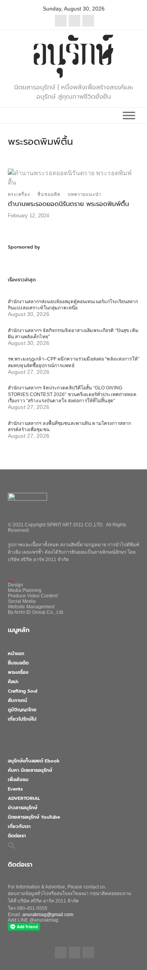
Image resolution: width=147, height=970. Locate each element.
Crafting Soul (22, 691)
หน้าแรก (16, 653)
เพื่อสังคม (18, 779)
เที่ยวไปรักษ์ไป (22, 719)
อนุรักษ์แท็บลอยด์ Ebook (34, 760)
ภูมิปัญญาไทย (22, 709)
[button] (12, 845)
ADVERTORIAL (24, 798)
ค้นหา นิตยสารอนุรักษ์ (30, 770)
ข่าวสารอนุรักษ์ (22, 807)
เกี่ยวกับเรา (19, 826)
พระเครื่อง (19, 194)
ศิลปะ (13, 681)
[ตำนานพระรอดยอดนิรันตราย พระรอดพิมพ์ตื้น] (73, 177)
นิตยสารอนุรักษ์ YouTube (34, 817)
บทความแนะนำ (84, 194)
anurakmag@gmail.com (47, 914)
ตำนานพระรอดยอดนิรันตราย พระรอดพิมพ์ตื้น (68, 204)
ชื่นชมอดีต (48, 194)
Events (15, 788)
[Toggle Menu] (129, 115)
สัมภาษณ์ (17, 700)
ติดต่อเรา (17, 835)
